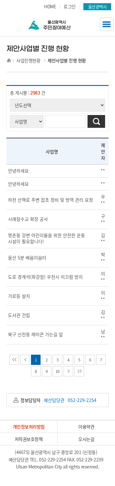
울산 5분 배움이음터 (27, 257)
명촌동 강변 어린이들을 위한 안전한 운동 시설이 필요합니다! (46, 238)
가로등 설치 (19, 296)
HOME (50, 6)
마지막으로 (79, 371)
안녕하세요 (18, 170)
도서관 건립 (19, 315)
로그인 (70, 6)
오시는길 (86, 439)
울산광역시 (97, 7)
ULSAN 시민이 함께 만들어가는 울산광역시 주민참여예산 (59, 24)
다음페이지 (68, 371)
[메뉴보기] (106, 24)
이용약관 (86, 426)
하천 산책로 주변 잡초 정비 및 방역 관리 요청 (50, 200)
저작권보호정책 (29, 439)
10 (58, 371)
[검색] (96, 121)
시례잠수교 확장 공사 (28, 219)
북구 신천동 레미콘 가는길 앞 (35, 334)
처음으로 (14, 360)
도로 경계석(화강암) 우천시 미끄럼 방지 (45, 277)
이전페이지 (25, 360)
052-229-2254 (52, 459)
